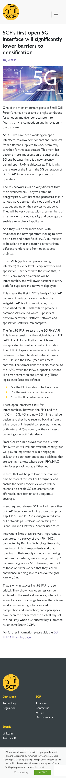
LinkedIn (8, 733)
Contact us (42, 707)
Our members (44, 717)
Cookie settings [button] (21, 772)
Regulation (9, 707)
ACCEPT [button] (43, 772)
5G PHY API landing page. (30, 634)
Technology (10, 703)
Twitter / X (9, 738)
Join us (40, 712)
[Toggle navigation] (56, 14)
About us (41, 703)
